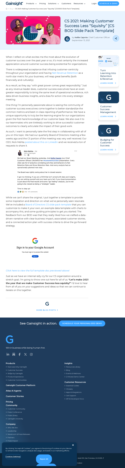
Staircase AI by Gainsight (17, 367)
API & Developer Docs (75, 399)
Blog (11, 9)
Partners (11, 437)
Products (30, 3)
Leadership (12, 431)
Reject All (44, 459)
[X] (25, 354)
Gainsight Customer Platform (20, 385)
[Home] (7, 9)
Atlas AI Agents (13, 391)
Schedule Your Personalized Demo (82, 323)
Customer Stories (15, 396)
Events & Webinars (73, 373)
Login (94, 3)
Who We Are (13, 428)
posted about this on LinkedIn (41, 142)
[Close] (73, 445)
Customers (66, 3)
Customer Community (16, 409)
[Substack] (14, 354)
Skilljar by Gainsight (15, 373)
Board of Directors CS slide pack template (48, 204)
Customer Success (15, 370)
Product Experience (16, 377)
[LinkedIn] (8, 354)
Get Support (71, 395)
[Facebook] (19, 354)
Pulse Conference (15, 412)
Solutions (52, 3)
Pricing (42, 3)
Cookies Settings (13, 457)
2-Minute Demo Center (75, 377)
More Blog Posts (46, 310)
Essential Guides (72, 386)
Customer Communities (17, 380)
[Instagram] (31, 354)
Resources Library (73, 367)
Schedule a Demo (108, 3)
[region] (39, 454)
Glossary (69, 389)
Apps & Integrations (73, 392)
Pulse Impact (13, 441)
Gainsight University (15, 419)
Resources (78, 3)
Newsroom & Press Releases (19, 434)
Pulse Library (12, 415)
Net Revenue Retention (65, 73)
